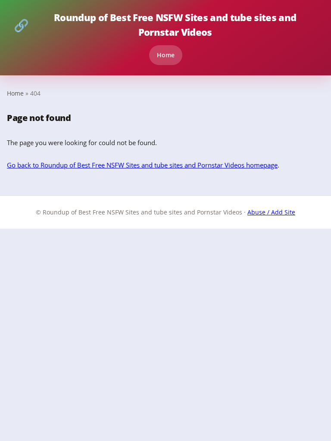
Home (166, 55)
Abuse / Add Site (271, 212)
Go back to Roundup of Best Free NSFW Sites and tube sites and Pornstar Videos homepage (142, 165)
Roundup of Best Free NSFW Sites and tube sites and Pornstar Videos (155, 25)
